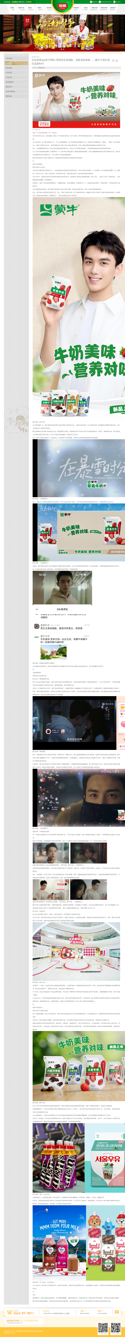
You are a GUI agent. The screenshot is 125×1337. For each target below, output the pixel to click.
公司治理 (9, 72)
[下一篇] (116, 60)
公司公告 (9, 58)
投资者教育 (9, 82)
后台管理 (39, 1331)
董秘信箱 (95, 2)
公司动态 (9, 77)
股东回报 (9, 68)
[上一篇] (113, 60)
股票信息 (9, 96)
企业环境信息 (10, 91)
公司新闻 (9, 63)
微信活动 (9, 87)
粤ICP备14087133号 (9, 1333)
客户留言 (118, 2)
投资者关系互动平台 (106, 2)
